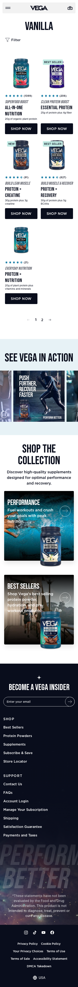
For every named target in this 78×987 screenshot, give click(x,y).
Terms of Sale (20, 958)
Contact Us (12, 784)
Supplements (14, 744)
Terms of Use (56, 951)
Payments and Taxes (20, 835)
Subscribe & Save (18, 753)
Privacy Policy (27, 943)
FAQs (7, 792)
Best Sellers (13, 727)
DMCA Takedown (39, 966)
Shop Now (21, 129)
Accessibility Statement (50, 958)
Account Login (15, 801)
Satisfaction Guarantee (22, 827)
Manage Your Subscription (25, 809)
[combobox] (39, 977)
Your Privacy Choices (28, 951)
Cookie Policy (51, 943)
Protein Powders (17, 736)
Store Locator (15, 761)
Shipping (11, 818)
